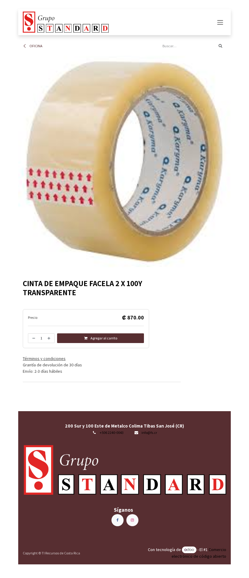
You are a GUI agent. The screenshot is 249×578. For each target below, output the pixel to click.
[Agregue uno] (49, 338)
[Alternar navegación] (220, 22)
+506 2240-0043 (112, 432)
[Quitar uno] (33, 338)
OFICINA (36, 46)
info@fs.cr (149, 432)
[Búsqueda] (220, 46)
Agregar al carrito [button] (103, 338)
